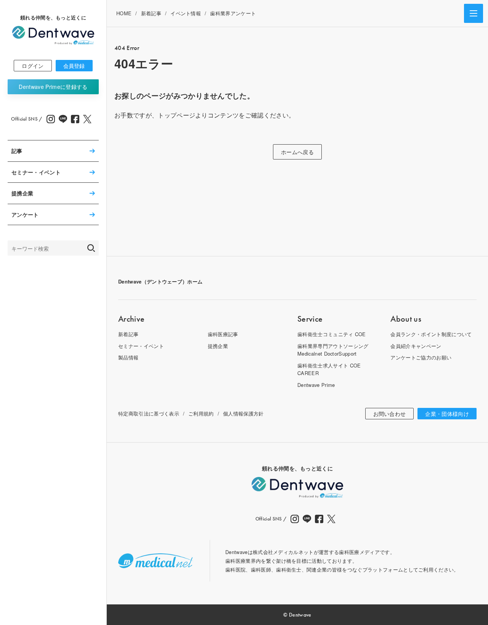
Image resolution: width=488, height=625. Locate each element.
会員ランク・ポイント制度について (431, 334)
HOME (124, 13)
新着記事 (151, 13)
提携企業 (22, 193)
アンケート (25, 214)
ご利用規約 (201, 413)
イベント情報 (185, 13)
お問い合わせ (389, 413)
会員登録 (74, 65)
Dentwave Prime (53, 86)
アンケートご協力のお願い (420, 357)
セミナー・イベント (36, 172)
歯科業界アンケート (233, 13)
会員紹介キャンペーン (415, 346)
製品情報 (128, 357)
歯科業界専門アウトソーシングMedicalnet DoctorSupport (332, 349)
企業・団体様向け (447, 413)
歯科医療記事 (223, 334)
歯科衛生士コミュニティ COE (331, 334)
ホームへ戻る (297, 152)
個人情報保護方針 (243, 413)
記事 (16, 151)
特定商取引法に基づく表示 (148, 413)
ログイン (32, 65)
